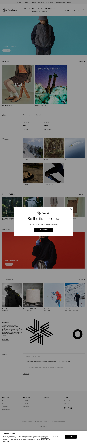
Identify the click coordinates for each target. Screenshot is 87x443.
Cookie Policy (45, 438)
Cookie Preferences (58, 436)
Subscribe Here (43, 230)
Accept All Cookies (71, 436)
